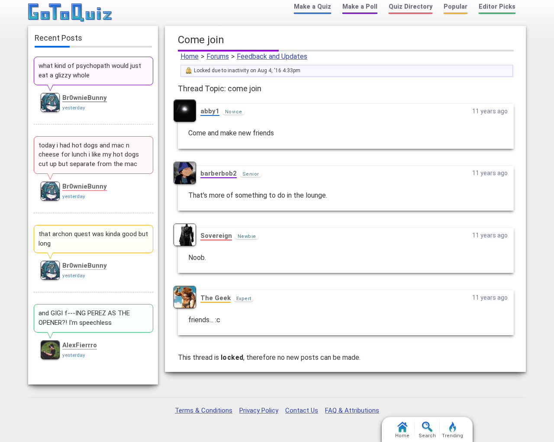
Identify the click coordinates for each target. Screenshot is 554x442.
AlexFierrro (79, 345)
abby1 (209, 111)
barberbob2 (218, 173)
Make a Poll (359, 6)
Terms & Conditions (203, 410)
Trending (452, 436)
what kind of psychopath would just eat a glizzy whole (90, 70)
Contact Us (301, 410)
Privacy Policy (258, 410)
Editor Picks (497, 6)
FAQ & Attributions (352, 410)
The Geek (215, 298)
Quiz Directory (410, 6)
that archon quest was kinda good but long (93, 238)
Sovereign (216, 236)
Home (189, 56)
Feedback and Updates (272, 56)
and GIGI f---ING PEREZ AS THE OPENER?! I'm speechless (84, 318)
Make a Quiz (312, 6)
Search (427, 436)
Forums (217, 56)
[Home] (70, 12)
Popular (455, 6)
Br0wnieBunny (84, 98)
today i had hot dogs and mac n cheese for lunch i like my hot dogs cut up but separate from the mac (89, 154)
